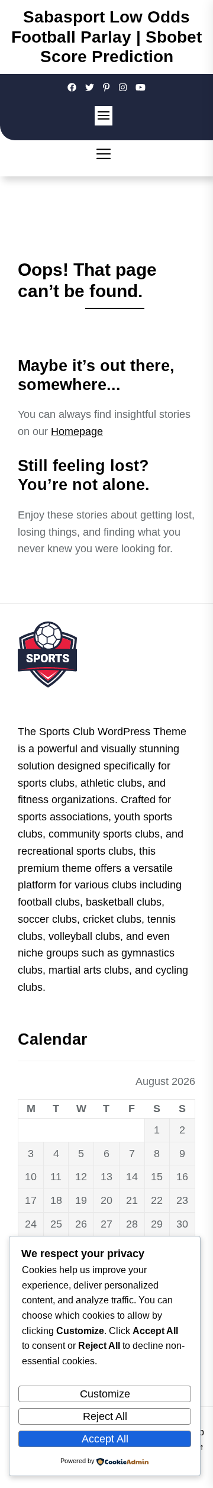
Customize (105, 1394)
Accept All (105, 1439)
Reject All (105, 1416)
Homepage (77, 431)
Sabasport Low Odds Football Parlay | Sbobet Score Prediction (106, 37)
